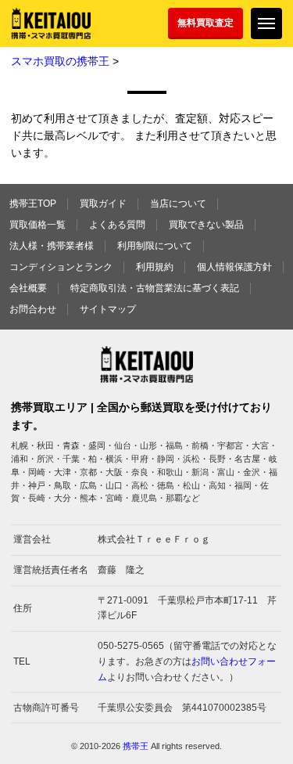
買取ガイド (103, 203)
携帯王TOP (32, 203)
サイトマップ (108, 309)
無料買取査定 (205, 22)
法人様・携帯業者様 (51, 245)
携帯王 (135, 746)
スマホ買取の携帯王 (60, 61)
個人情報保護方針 (234, 266)
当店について (178, 203)
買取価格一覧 (37, 224)
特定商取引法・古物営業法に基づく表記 (154, 288)
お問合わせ (32, 309)
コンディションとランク (61, 266)
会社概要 (28, 288)
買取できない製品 (206, 224)
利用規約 (154, 266)
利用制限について (154, 245)
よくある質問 (117, 224)
